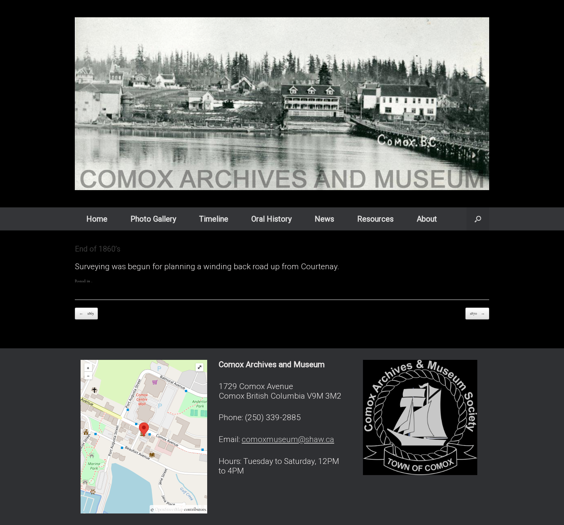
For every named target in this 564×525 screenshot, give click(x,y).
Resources (375, 219)
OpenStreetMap (169, 509)
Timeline (213, 219)
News (324, 219)
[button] (478, 218)
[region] (282, 103)
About (427, 219)
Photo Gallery (153, 219)
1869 (86, 313)
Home (96, 219)
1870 (477, 313)
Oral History (271, 219)
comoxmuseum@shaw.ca (288, 439)
